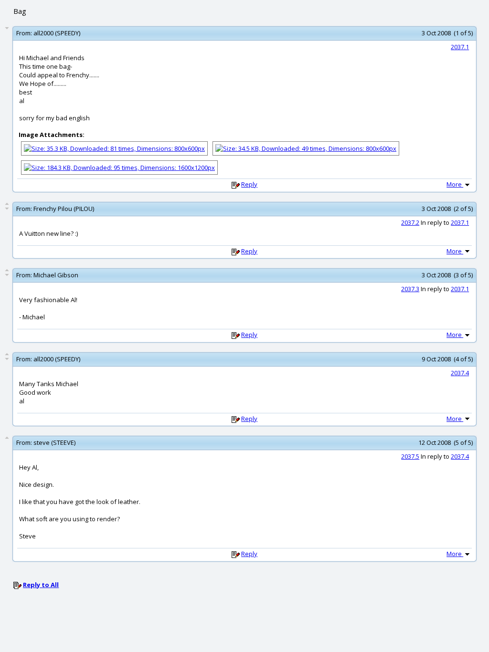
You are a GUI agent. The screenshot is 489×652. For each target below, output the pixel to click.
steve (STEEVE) (54, 442)
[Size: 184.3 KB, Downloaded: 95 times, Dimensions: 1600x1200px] (119, 166)
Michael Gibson (55, 275)
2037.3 (410, 288)
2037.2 (410, 222)
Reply (249, 184)
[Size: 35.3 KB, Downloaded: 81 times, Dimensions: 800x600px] (114, 147)
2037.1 (460, 46)
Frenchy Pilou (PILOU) (63, 208)
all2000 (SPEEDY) (56, 33)
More (454, 184)
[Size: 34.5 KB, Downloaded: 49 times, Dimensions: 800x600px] (305, 147)
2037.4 (460, 372)
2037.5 (410, 456)
